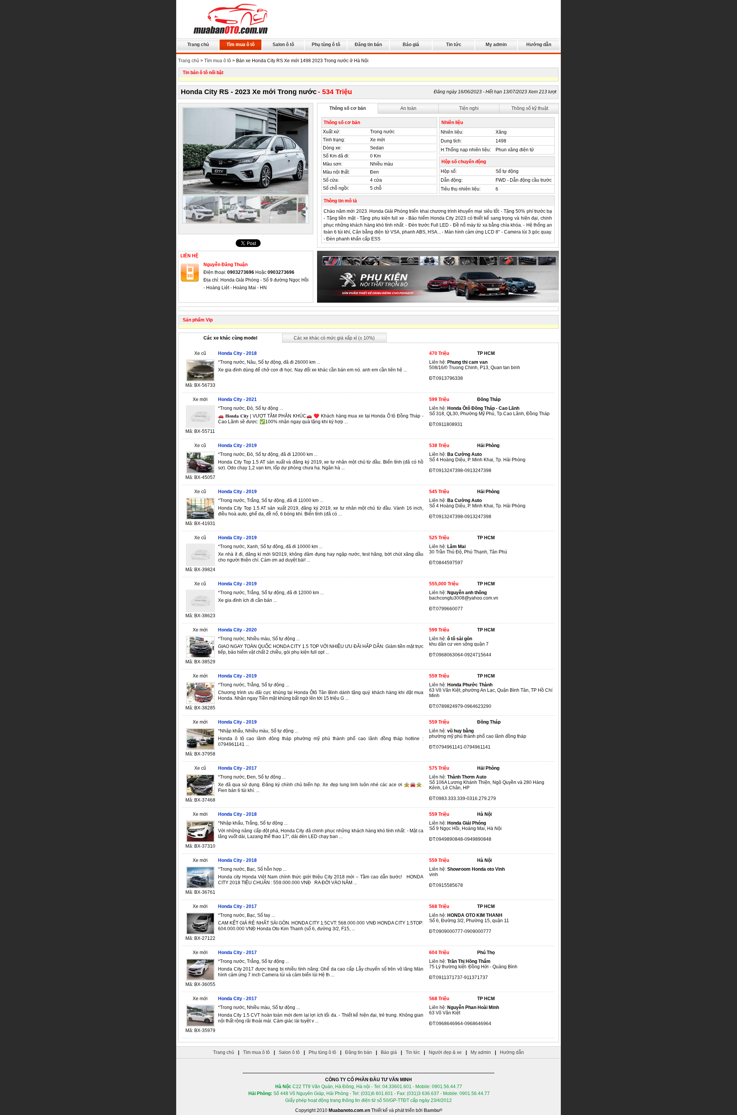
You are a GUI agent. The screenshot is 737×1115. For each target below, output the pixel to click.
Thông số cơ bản (347, 108)
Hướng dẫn (538, 44)
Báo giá (411, 44)
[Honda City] (245, 151)
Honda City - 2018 (237, 353)
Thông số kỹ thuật (529, 108)
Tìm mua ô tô (240, 44)
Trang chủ (198, 44)
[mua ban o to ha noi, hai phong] (231, 35)
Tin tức (453, 44)
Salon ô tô (283, 44)
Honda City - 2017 (237, 768)
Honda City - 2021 (237, 399)
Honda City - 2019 (237, 445)
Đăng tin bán (368, 44)
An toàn (408, 108)
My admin (496, 44)
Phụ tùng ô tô (326, 44)
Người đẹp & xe (445, 1052)
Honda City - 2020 (237, 630)
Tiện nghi (469, 108)
